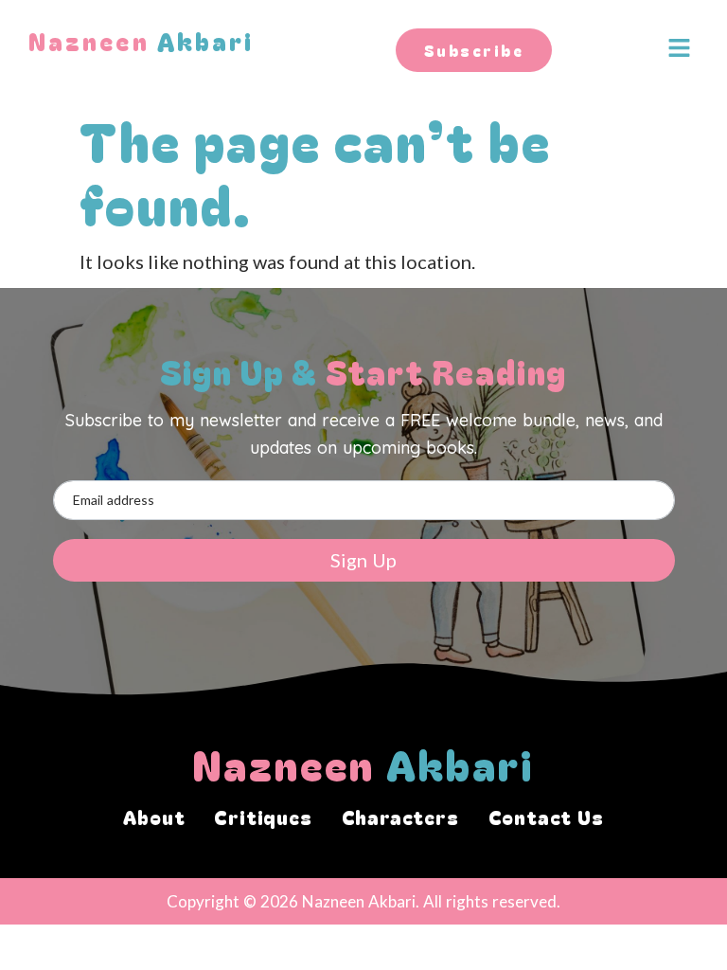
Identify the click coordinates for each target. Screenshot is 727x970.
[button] (674, 48)
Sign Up (363, 559)
